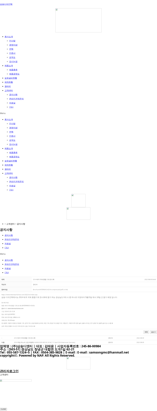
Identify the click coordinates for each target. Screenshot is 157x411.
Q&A (11, 107)
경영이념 (13, 44)
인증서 (12, 53)
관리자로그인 (9, 371)
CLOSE (3, 409)
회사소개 (9, 36)
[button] (78, 113)
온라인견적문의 (16, 98)
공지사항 (13, 94)
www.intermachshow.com (15, 308)
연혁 (11, 49)
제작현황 (9, 82)
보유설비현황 (11, 78)
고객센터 (9, 90)
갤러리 (8, 86)
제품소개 (9, 65)
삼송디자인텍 (6, 4)
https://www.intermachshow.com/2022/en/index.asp (19, 295)
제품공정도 (14, 73)
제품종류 (13, 69)
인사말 (12, 40)
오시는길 (13, 61)
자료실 (12, 102)
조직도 (12, 57)
